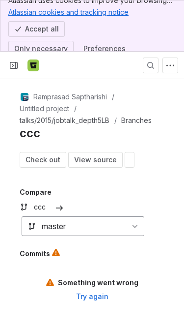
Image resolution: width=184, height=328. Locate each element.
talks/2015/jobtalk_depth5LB (64, 120)
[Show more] (170, 65)
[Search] (150, 65)
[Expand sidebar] (14, 65)
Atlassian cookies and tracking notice (68, 12)
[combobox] (27, 226)
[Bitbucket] (33, 65)
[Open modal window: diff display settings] (129, 160)
